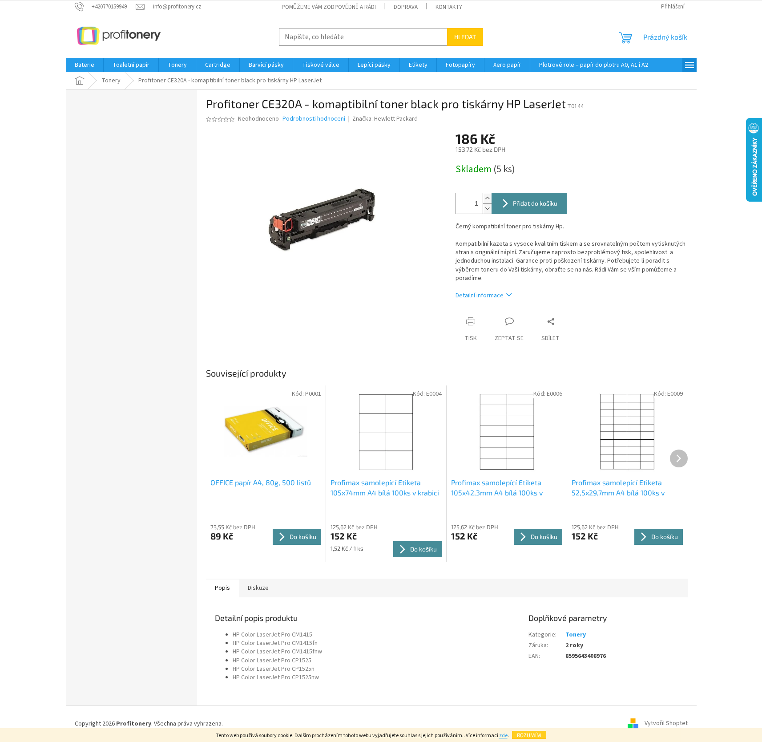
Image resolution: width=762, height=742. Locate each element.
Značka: (385, 118)
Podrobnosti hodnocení (313, 119)
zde (503, 735)
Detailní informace (480, 295)
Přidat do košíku (535, 203)
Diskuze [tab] (258, 588)
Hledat (465, 37)
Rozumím (529, 735)
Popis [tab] (222, 588)
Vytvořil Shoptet (666, 723)
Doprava (406, 7)
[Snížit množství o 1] (487, 208)
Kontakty (448, 7)
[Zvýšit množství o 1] (487, 198)
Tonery (575, 634)
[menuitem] (84, 65)
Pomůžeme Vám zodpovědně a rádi (329, 7)
